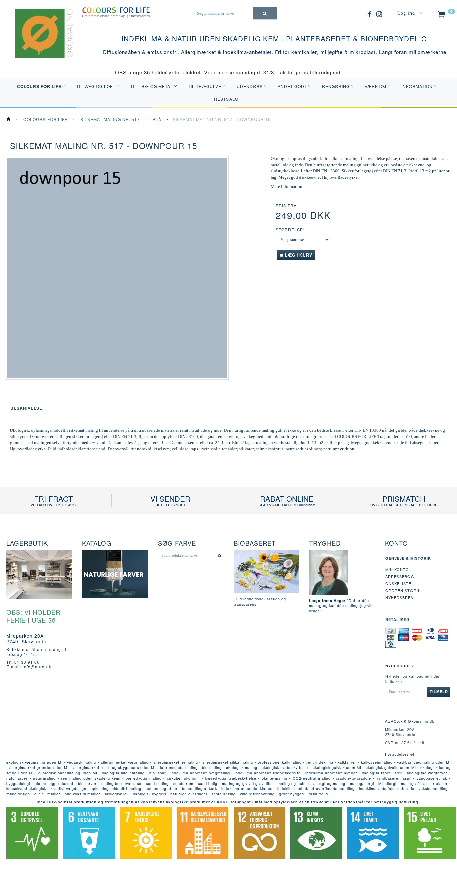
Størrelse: (290, 229)
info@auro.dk (37, 666)
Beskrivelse (26, 408)
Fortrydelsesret (399, 754)
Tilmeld (439, 691)
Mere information (286, 186)
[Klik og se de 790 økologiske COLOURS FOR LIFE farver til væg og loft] (116, 12)
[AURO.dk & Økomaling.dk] (39, 42)
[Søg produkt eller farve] (265, 13)
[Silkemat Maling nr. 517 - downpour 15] (117, 268)
